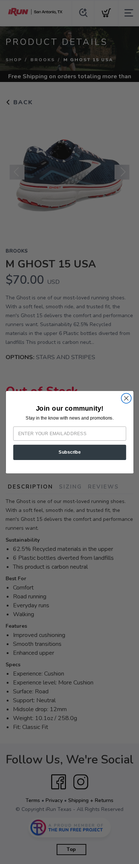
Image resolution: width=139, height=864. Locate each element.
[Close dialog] (126, 398)
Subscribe (70, 452)
